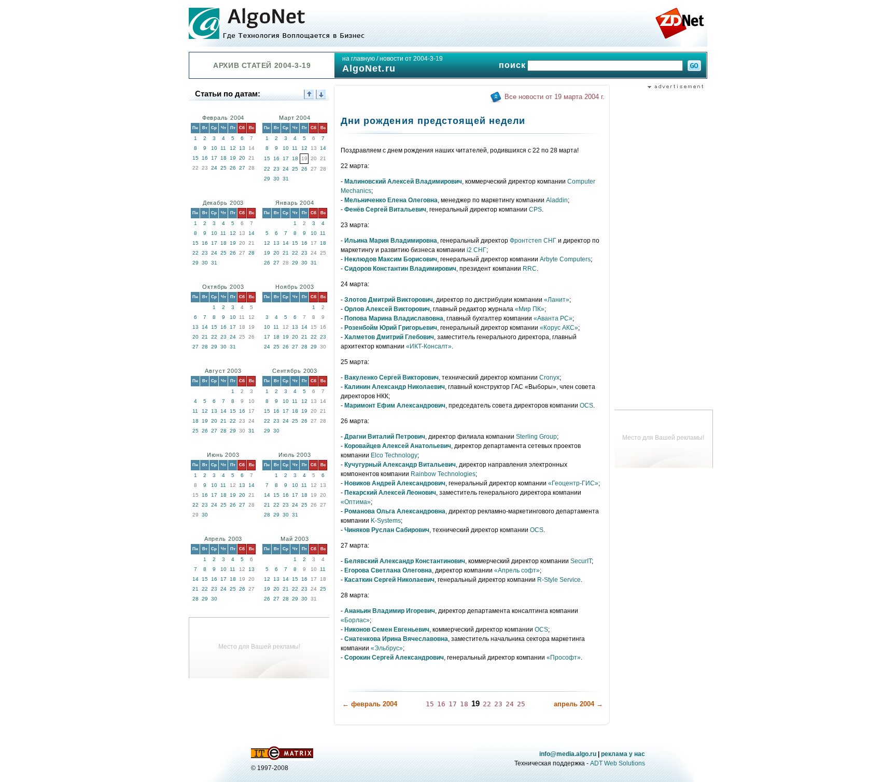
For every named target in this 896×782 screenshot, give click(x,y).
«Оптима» (356, 502)
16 (205, 158)
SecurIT (581, 561)
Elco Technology (394, 455)
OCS (586, 405)
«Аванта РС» (553, 318)
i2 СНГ (476, 250)
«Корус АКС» (559, 327)
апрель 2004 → (578, 704)
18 (223, 158)
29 (267, 178)
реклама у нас (623, 754)
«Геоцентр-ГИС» (573, 483)
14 (323, 148)
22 (267, 169)
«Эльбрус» (387, 648)
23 (276, 169)
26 (233, 168)
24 (214, 168)
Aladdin (557, 200)
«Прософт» (564, 657)
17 (214, 158)
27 (242, 168)
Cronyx (549, 377)
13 (242, 148)
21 (286, 253)
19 (233, 158)
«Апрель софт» (517, 570)
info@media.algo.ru (567, 754)
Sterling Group (536, 436)
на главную (358, 58)
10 (214, 148)
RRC (530, 268)
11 (223, 148)
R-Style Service (559, 579)
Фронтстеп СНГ (533, 240)
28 (251, 253)
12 (233, 148)
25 (223, 168)
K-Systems (386, 520)
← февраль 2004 (369, 704)
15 (195, 158)
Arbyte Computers (565, 259)
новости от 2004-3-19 (411, 58)
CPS (535, 209)
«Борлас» (355, 620)
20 (242, 158)
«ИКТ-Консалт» (429, 346)
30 (276, 178)
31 (286, 178)
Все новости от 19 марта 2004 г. (555, 97)
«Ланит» (556, 299)
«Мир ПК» (529, 309)
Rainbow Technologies (443, 474)
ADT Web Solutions (617, 763)
